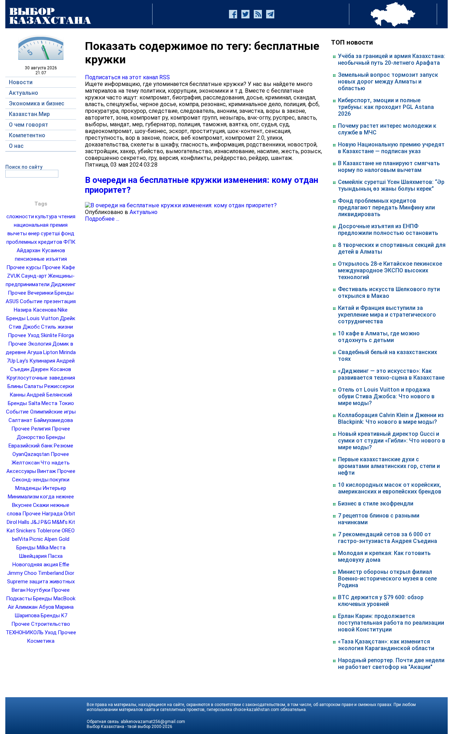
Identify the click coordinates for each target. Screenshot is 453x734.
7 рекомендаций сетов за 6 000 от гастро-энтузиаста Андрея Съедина (387, 537)
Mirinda (67, 352)
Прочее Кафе (58, 267)
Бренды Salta (24, 403)
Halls (23, 522)
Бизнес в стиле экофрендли (375, 503)
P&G (46, 522)
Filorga (66, 335)
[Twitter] (245, 14)
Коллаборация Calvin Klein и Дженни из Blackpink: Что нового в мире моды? (391, 418)
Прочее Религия (31, 429)
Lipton (50, 352)
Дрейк (67, 318)
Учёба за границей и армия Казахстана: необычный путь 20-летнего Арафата (391, 59)
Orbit (69, 513)
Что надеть (55, 463)
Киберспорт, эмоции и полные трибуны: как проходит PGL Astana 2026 (386, 107)
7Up (11, 361)
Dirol (12, 522)
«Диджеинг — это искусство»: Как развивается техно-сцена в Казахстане (391, 374)
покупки (59, 479)
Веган (18, 590)
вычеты (17, 233)
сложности (20, 216)
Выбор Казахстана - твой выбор (118, 726)
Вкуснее (22, 505)
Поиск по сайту (23, 167)
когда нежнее (57, 496)
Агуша (34, 352)
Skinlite (49, 335)
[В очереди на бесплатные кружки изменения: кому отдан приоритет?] (181, 205)
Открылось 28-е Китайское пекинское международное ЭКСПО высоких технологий (390, 270)
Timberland (51, 573)
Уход (51, 632)
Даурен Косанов (50, 369)
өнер (34, 233)
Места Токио (57, 403)
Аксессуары (21, 471)
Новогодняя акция (35, 564)
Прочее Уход (24, 335)
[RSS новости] (258, 14)
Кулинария (42, 361)
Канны (17, 395)
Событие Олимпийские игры (41, 412)
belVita (20, 539)
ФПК (69, 242)
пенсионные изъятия (41, 259)
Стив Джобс (24, 327)
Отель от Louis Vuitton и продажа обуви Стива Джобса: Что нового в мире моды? (386, 396)
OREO (68, 530)
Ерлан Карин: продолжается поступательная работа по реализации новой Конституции (391, 623)
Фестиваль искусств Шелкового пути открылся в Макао (389, 292)
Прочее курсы (23, 267)
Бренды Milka (32, 547)
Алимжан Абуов (34, 607)
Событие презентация (48, 301)
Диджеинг (63, 284)
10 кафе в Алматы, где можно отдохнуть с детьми (379, 336)
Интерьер (54, 488)
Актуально (143, 212)
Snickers (26, 530)
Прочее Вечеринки (30, 293)
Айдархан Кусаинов (41, 250)
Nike (63, 310)
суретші (50, 233)
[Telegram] (270, 14)
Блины (15, 386)
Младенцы (28, 488)
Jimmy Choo (22, 573)
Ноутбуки (38, 590)
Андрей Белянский (49, 395)
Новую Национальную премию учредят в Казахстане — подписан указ (391, 148)
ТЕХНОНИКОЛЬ (25, 632)
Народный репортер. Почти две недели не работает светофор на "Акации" (391, 663)
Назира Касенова (35, 310)
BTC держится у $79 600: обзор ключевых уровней (381, 600)
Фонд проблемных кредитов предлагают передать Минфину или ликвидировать (386, 207)
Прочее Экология (29, 344)
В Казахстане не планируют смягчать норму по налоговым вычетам (389, 166)
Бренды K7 (54, 615)
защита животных (52, 581)
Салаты (33, 386)
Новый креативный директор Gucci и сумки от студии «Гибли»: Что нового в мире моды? (391, 440)
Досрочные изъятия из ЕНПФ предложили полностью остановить (388, 229)
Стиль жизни (57, 327)
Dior (69, 573)
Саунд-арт (34, 276)
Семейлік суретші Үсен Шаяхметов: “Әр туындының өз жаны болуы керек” (391, 185)
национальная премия (41, 225)
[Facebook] (233, 14)
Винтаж (46, 471)
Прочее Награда (42, 513)
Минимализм (23, 496)
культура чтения (55, 216)
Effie (64, 564)
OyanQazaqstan (31, 454)
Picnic (36, 539)
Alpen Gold (56, 539)
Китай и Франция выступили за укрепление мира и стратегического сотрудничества (387, 315)
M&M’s (60, 522)
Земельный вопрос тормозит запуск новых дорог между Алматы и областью (388, 81)
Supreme (17, 581)
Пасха (55, 556)
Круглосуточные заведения (40, 378)
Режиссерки (59, 386)
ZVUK (13, 276)
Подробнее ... (102, 218)
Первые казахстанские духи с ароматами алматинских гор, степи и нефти (389, 466)
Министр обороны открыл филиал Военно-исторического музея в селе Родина (387, 578)
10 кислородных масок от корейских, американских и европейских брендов (389, 488)
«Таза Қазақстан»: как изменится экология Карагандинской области (386, 645)
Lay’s (22, 361)
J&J (35, 522)
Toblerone (49, 530)
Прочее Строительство (40, 624)
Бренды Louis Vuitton (32, 318)
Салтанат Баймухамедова (40, 420)
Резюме (63, 446)
